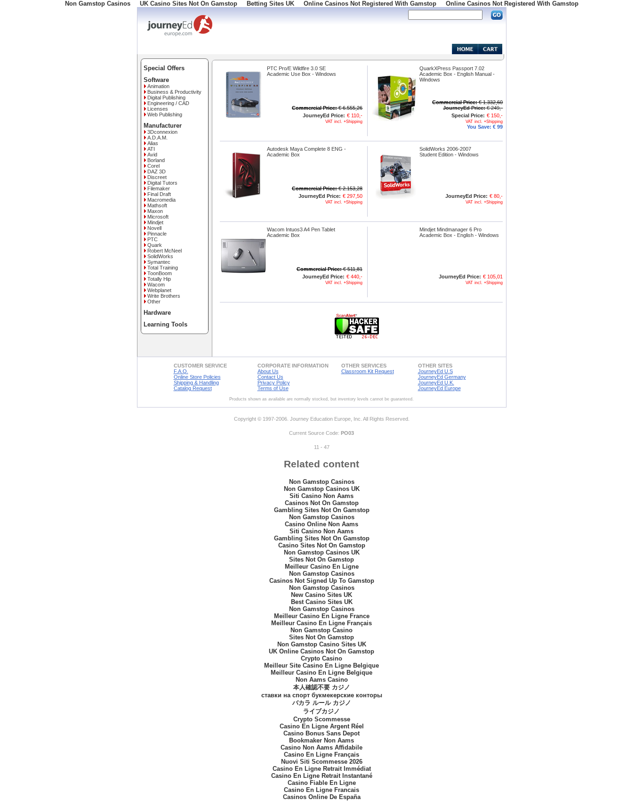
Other (154, 301)
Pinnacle (157, 234)
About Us (268, 371)
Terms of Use (273, 388)
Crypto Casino (321, 658)
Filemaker (158, 188)
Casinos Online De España (322, 796)
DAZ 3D (156, 171)
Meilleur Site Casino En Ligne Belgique (321, 665)
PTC (152, 239)
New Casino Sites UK (321, 594)
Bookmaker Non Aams (321, 740)
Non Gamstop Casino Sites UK (321, 644)
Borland (156, 160)
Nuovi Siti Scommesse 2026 (321, 761)
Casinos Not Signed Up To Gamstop (321, 580)
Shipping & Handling (196, 382)
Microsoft (158, 217)
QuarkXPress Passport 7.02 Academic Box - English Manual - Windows (457, 73)
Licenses (157, 109)
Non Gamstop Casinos (321, 481)
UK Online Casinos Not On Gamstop (321, 651)
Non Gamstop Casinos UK (322, 488)
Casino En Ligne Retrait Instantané (321, 775)
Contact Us (270, 377)
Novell (154, 228)
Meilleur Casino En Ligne (322, 566)
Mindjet (155, 222)
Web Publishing (164, 114)
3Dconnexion (162, 132)
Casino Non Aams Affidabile (321, 747)
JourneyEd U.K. (436, 382)
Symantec (158, 262)
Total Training (162, 267)
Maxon (155, 211)
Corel (153, 166)
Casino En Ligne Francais (321, 789)
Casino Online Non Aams (321, 524)
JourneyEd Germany (442, 377)
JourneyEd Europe (439, 388)
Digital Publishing (166, 97)
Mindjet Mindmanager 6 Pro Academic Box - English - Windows (459, 232)
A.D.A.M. (157, 137)
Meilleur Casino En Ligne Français (321, 623)
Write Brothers (163, 296)
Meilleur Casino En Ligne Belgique (321, 672)
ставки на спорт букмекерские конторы (321, 695)
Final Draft (159, 194)
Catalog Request (193, 388)
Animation (158, 86)
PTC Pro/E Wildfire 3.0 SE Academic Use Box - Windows (301, 71)
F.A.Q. (181, 371)
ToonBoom (159, 273)
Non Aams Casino (322, 679)
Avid (152, 154)
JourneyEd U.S (435, 371)
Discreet (157, 177)
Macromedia (161, 200)
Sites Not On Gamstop (321, 559)
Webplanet (159, 290)
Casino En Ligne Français (321, 754)
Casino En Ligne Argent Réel (322, 726)
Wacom (156, 284)
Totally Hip (159, 279)
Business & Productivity (174, 92)
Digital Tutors (162, 183)
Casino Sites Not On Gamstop (321, 545)
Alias (152, 143)
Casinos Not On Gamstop (322, 502)
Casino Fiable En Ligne (322, 782)
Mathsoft (157, 205)
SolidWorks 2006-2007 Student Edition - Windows (449, 151)
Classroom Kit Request (367, 371)
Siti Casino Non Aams (321, 495)
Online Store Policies (197, 377)
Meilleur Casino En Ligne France (322, 616)
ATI (151, 149)
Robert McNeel (164, 250)
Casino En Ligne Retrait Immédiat (322, 768)
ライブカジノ (321, 711)
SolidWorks (160, 256)
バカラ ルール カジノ (321, 702)
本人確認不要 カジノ (321, 687)
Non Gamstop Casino (321, 630)
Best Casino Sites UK (322, 601)
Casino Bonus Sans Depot (321, 733)
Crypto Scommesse (321, 719)
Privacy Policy (273, 382)
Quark (154, 245)
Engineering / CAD (168, 103)
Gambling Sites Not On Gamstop (322, 510)
